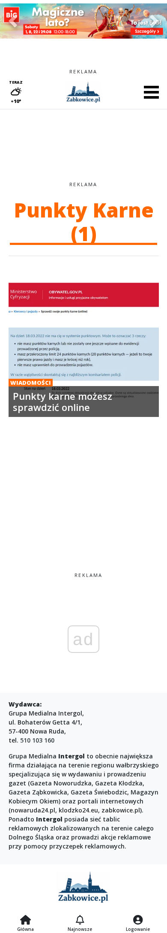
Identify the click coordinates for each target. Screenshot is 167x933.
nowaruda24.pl (33, 810)
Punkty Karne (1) (84, 221)
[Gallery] (83, 21)
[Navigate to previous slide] (12, 21)
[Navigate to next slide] (154, 21)
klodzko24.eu (78, 810)
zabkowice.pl (120, 810)
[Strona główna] (25, 920)
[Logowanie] (138, 920)
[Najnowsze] (80, 920)
